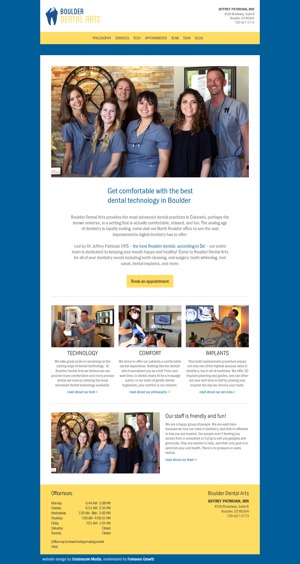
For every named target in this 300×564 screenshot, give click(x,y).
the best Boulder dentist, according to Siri (169, 246)
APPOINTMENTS (156, 38)
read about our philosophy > (150, 392)
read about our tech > (82, 392)
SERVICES (122, 38)
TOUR (187, 38)
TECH (136, 38)
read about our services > (217, 392)
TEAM (175, 38)
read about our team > (181, 460)
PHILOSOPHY (102, 38)
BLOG (199, 38)
